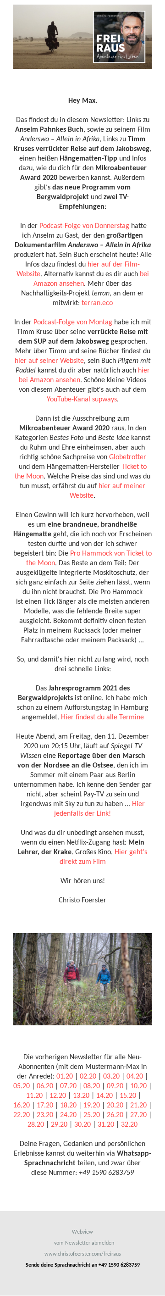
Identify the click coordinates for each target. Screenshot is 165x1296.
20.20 (115, 1105)
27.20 (138, 1115)
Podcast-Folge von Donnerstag (84, 226)
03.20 (111, 1076)
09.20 (115, 1086)
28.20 (36, 1125)
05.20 (21, 1086)
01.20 (64, 1076)
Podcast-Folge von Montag (72, 322)
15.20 (128, 1096)
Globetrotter (127, 457)
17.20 (45, 1105)
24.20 (68, 1115)
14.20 (104, 1096)
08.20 (91, 1086)
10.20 (138, 1086)
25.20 (91, 1115)
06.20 (45, 1086)
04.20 (134, 1076)
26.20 (115, 1115)
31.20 (106, 1125)
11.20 (34, 1096)
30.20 (82, 1125)
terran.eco (97, 303)
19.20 (91, 1105)
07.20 (68, 1086)
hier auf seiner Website (49, 361)
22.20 (21, 1115)
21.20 (138, 1105)
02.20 (88, 1076)
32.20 (129, 1125)
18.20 (68, 1105)
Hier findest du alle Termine (102, 717)
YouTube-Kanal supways (82, 399)
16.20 (21, 1105)
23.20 (45, 1115)
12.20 (58, 1096)
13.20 (81, 1096)
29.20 (59, 1125)
